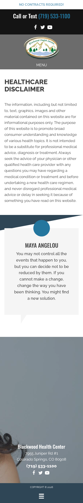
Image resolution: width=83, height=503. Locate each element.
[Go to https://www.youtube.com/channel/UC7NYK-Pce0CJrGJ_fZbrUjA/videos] (49, 28)
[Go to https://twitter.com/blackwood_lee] (42, 28)
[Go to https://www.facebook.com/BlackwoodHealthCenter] (35, 28)
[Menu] (41, 496)
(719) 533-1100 (54, 16)
